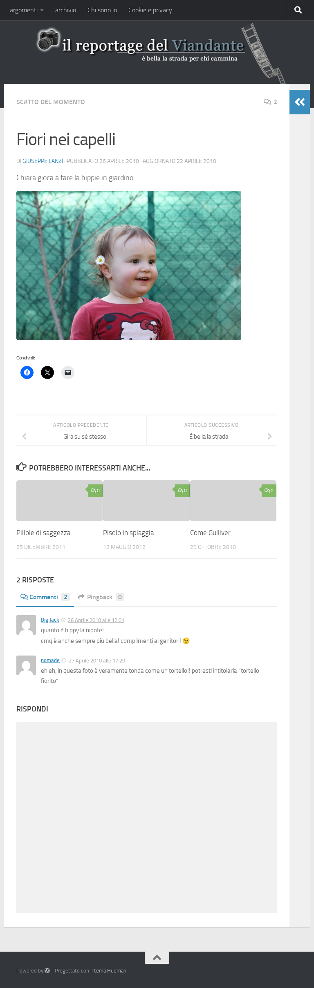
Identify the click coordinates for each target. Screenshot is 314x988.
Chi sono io (102, 10)
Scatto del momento (50, 102)
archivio (65, 10)
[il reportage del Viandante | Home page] (157, 51)
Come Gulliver (210, 533)
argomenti (24, 10)
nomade (50, 660)
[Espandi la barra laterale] (299, 102)
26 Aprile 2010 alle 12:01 (96, 620)
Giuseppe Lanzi (42, 161)
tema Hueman (110, 971)
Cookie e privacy (150, 10)
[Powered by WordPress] (47, 970)
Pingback (104, 597)
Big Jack (50, 620)
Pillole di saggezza (43, 533)
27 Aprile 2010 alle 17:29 (97, 661)
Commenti (48, 597)
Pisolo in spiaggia (128, 533)
